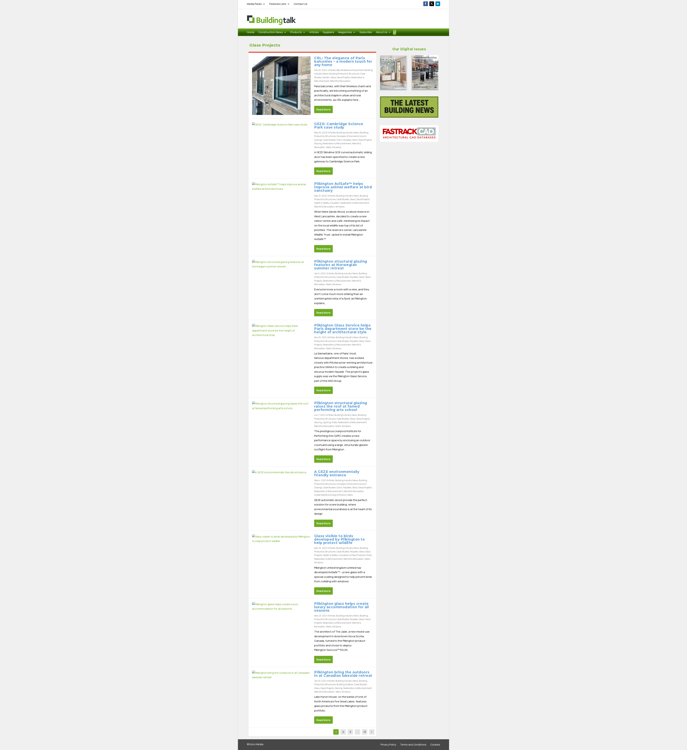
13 (364, 732)
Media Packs (254, 4)
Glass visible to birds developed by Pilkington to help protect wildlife (339, 539)
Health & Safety (321, 202)
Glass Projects (343, 77)
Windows (336, 147)
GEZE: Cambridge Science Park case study (338, 125)
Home (250, 32)
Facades (347, 139)
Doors (339, 139)
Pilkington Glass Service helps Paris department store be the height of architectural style (343, 328)
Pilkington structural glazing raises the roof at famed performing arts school (340, 406)
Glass (333, 77)
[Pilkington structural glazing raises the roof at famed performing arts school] (281, 405)
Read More (323, 109)
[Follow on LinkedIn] (437, 3)
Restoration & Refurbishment (337, 143)
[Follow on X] (431, 3)
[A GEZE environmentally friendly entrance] (281, 472)
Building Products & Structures (344, 73)
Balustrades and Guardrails (350, 70)
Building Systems (345, 684)
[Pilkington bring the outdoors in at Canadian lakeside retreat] (281, 675)
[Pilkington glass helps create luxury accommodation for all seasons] (281, 606)
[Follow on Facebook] (425, 3)
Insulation (335, 202)
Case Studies (329, 139)
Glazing (318, 143)
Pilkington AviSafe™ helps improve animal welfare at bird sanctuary (343, 187)
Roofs (338, 426)
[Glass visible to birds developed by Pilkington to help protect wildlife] (281, 538)
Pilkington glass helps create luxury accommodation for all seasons (341, 607)
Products (296, 32)
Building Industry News (348, 132)
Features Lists (277, 4)
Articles (314, 32)
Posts (334, 422)
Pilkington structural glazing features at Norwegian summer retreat (340, 264)
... (357, 732)
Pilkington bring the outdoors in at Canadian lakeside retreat (343, 674)
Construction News (270, 32)
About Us (382, 32)
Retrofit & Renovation (340, 81)
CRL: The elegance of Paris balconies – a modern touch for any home (343, 61)
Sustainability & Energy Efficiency (330, 494)
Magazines (345, 32)
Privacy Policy (388, 744)
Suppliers (328, 32)
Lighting (327, 422)
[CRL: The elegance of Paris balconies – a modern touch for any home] (281, 85)
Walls (328, 147)
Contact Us (300, 4)
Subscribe (365, 32)
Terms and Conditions (413, 744)
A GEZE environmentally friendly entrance (336, 473)
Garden (326, 77)
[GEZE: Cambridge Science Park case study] (281, 124)
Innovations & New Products (352, 555)
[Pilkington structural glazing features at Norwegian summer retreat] (281, 264)
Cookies (435, 744)
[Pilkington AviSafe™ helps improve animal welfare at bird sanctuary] (281, 186)
